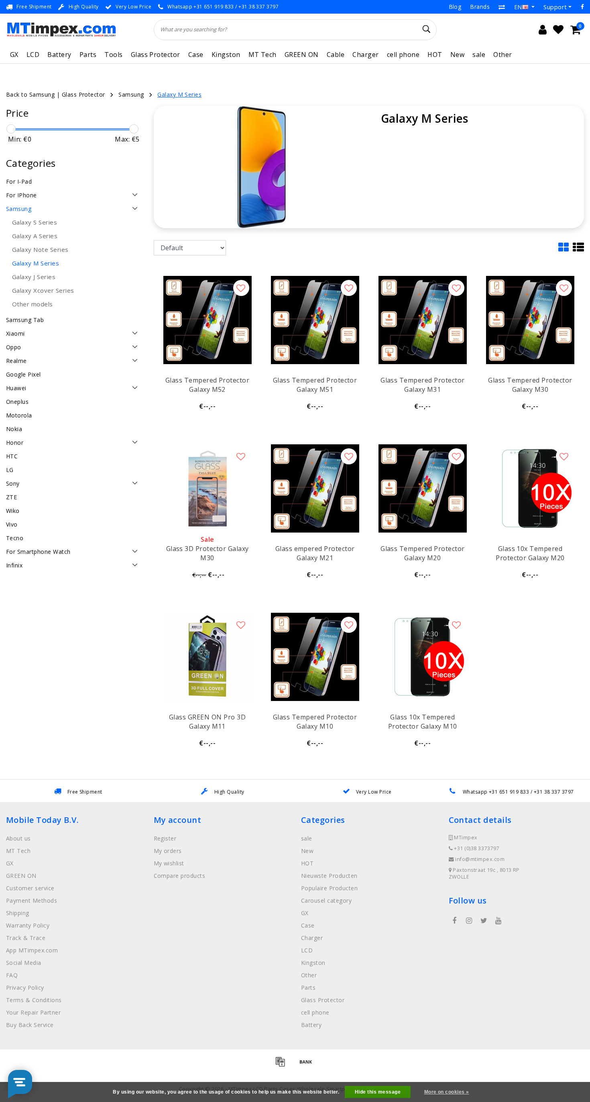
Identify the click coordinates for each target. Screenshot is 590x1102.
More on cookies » (446, 1092)
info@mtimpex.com (480, 859)
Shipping (17, 913)
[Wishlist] (558, 29)
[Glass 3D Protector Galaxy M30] (207, 488)
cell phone (403, 54)
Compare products (179, 875)
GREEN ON (302, 54)
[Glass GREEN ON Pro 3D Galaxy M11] (207, 657)
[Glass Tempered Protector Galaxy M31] (422, 320)
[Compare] (501, 6)
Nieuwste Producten (329, 875)
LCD (32, 54)
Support (555, 7)
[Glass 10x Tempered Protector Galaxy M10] (422, 657)
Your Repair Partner (33, 1012)
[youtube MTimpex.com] (498, 921)
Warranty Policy (27, 925)
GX (14, 54)
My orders (168, 851)
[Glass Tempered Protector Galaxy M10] (315, 657)
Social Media (23, 962)
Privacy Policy (25, 987)
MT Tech (262, 54)
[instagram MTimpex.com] (469, 921)
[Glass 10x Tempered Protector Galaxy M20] (530, 488)
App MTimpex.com (32, 950)
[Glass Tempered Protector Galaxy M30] (530, 320)
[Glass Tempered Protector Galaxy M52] (207, 320)
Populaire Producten (329, 888)
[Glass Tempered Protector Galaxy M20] (422, 488)
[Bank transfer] (308, 1065)
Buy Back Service (30, 1025)
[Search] (427, 29)
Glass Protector (155, 54)
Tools (113, 54)
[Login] (543, 29)
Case (195, 54)
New (457, 54)
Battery (59, 54)
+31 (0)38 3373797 (476, 848)
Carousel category (326, 900)
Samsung (131, 94)
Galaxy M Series (179, 94)
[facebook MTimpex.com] (455, 921)
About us (18, 838)
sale (478, 54)
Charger (365, 54)
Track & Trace (25, 938)
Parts (87, 54)
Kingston (226, 54)
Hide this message (378, 1092)
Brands (480, 6)
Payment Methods (31, 900)
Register (165, 838)
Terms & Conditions (34, 1000)
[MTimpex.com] (61, 29)
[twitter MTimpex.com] (484, 921)
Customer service (30, 888)
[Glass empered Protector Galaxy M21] (315, 488)
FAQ (12, 975)
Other (502, 54)
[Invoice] (283, 1065)
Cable (335, 54)
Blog (455, 6)
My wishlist (169, 863)
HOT (434, 54)
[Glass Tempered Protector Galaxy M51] (315, 320)
